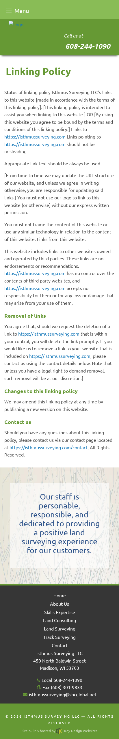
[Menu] (9, 10)
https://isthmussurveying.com (35, 136)
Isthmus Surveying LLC (52, 716)
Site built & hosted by (59, 730)
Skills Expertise (59, 612)
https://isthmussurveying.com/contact (49, 447)
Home (59, 595)
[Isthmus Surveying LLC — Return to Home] (16, 23)
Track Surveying (59, 637)
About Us (59, 603)
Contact (60, 645)
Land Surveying (59, 628)
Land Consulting (59, 620)
